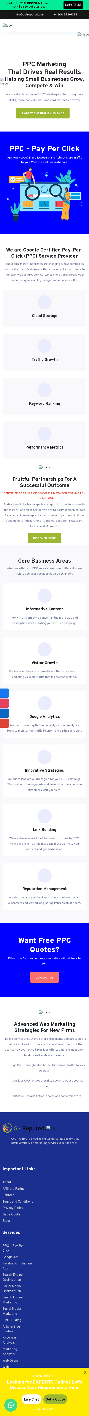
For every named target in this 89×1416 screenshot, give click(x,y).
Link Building (12, 1320)
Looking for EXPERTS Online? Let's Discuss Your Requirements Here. (44, 1385)
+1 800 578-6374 (65, 15)
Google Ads (11, 1257)
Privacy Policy (13, 1208)
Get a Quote (11, 1215)
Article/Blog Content (11, 1329)
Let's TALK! (73, 5)
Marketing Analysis (10, 1352)
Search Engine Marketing (13, 1300)
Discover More (44, 538)
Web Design (11, 1361)
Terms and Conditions (18, 1202)
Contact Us (44, 978)
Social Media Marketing (12, 1311)
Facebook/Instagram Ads (17, 1266)
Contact (8, 1195)
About (7, 1182)
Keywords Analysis (10, 1340)
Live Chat (31, 1399)
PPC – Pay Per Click (13, 1248)
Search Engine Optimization (13, 1277)
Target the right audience (43, 113)
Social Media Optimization (12, 1288)
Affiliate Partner (14, 1189)
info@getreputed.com (29, 15)
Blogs (7, 1221)
